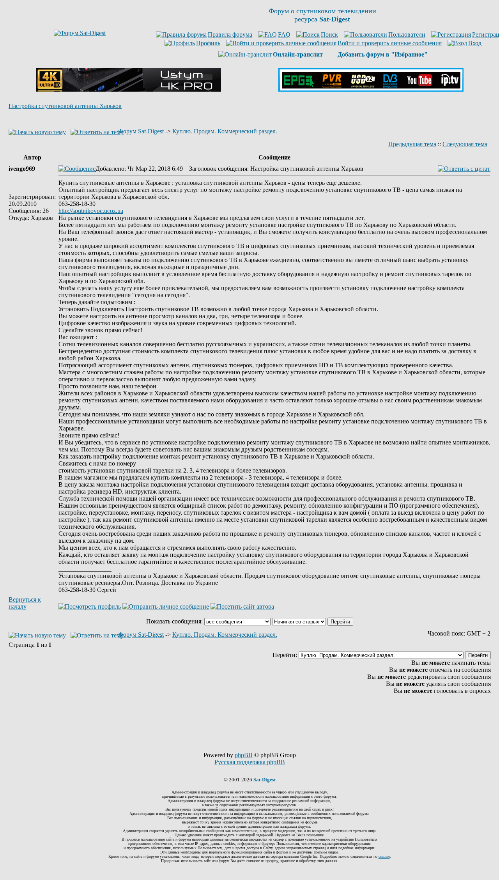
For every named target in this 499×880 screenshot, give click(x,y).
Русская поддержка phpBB (249, 762)
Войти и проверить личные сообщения (390, 43)
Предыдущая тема (412, 144)
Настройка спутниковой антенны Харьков (65, 106)
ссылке (384, 856)
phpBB (244, 755)
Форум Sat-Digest (141, 131)
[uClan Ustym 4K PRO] (128, 89)
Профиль (208, 43)
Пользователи (406, 34)
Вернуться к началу (25, 603)
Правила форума (230, 34)
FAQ (284, 34)
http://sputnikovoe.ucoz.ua (90, 210)
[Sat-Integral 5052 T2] (371, 89)
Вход (474, 43)
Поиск (329, 34)
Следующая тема (464, 144)
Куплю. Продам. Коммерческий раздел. (224, 131)
